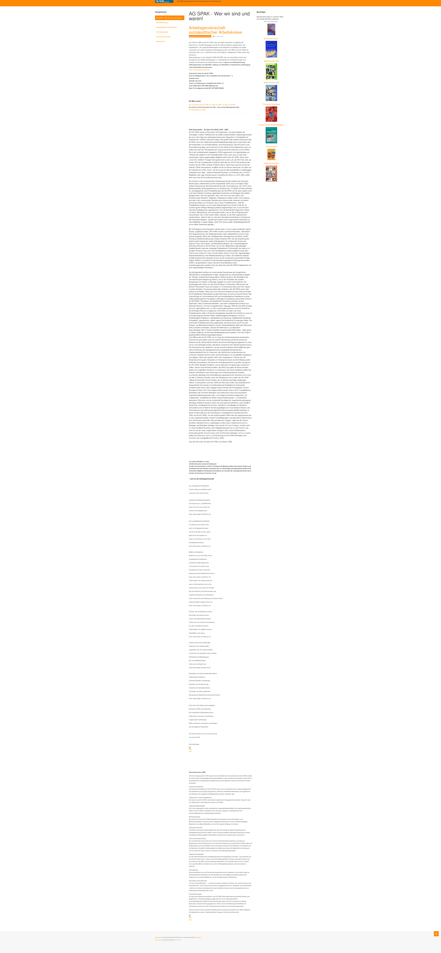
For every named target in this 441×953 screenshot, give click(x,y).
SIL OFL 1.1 (177, 940)
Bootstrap (157, 937)
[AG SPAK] (164, 1)
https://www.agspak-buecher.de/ (199, 70)
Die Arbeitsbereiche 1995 (197, 110)
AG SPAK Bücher (162, 22)
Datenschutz (160, 41)
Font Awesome (159, 940)
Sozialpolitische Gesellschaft (166, 27)
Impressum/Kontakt (163, 36)
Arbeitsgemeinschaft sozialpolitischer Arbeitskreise (215, 30)
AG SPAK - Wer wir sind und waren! (169, 18)
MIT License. (198, 937)
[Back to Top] (436, 933)
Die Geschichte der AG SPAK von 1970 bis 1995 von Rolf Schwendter (212, 105)
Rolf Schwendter (162, 32)
